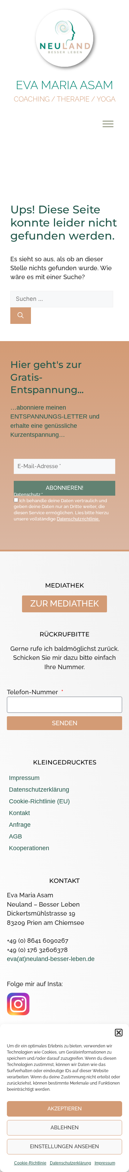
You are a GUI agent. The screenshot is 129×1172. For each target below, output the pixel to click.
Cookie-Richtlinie (30, 1163)
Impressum (105, 1163)
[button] (118, 1032)
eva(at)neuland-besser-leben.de (51, 958)
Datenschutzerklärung (70, 1163)
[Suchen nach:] (61, 298)
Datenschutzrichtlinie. (78, 518)
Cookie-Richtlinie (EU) (39, 801)
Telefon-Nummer (33, 692)
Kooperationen (29, 848)
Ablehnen (65, 1128)
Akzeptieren (64, 1109)
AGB (15, 836)
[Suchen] (20, 315)
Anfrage (20, 824)
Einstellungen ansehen (64, 1146)
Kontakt (19, 813)
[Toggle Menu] (108, 123)
